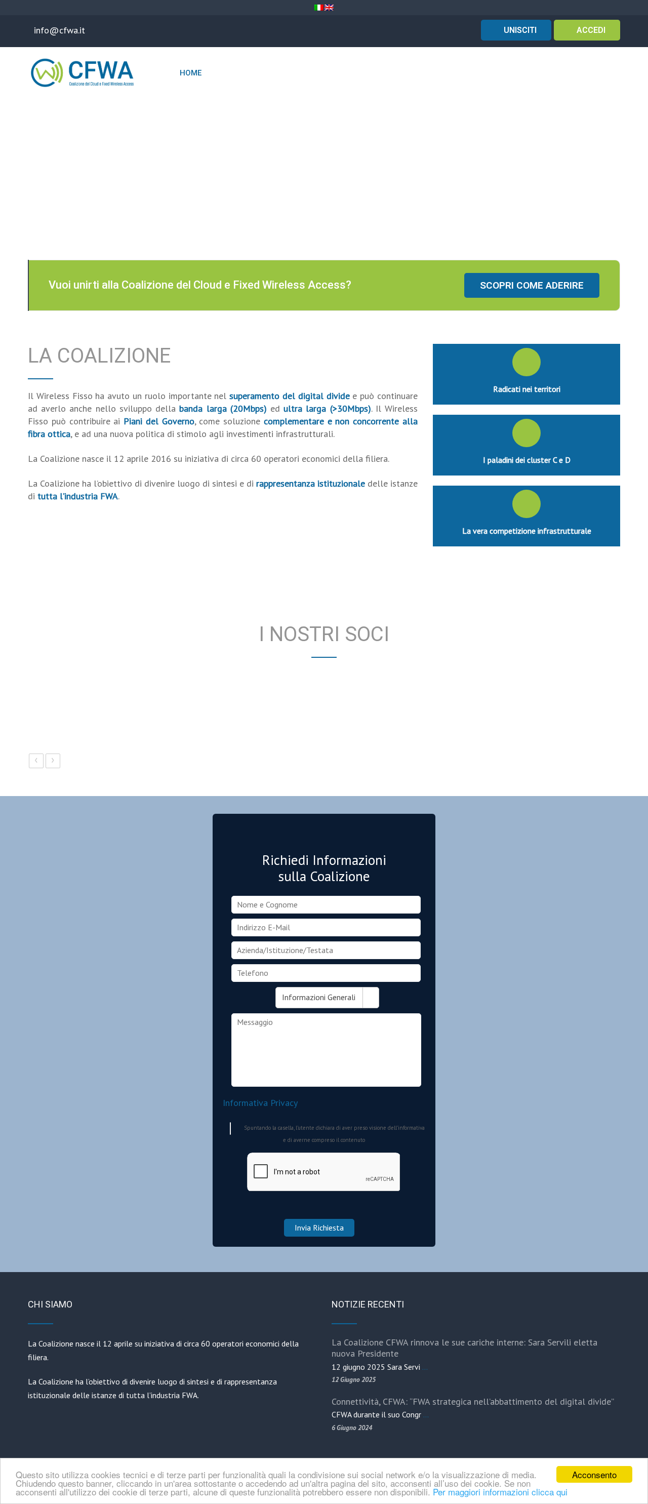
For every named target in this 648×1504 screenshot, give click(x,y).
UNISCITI (519, 30)
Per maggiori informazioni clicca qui (500, 1491)
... (425, 1367)
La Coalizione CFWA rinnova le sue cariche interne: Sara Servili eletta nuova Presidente (464, 1347)
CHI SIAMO (230, 72)
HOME (190, 72)
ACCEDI (590, 30)
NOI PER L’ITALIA (378, 72)
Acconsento (594, 1474)
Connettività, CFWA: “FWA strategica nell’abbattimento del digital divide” (473, 1401)
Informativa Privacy (260, 1103)
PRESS (596, 72)
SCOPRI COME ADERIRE (532, 285)
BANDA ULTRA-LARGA (465, 72)
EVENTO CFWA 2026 (303, 72)
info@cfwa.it (59, 30)
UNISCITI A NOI (540, 72)
